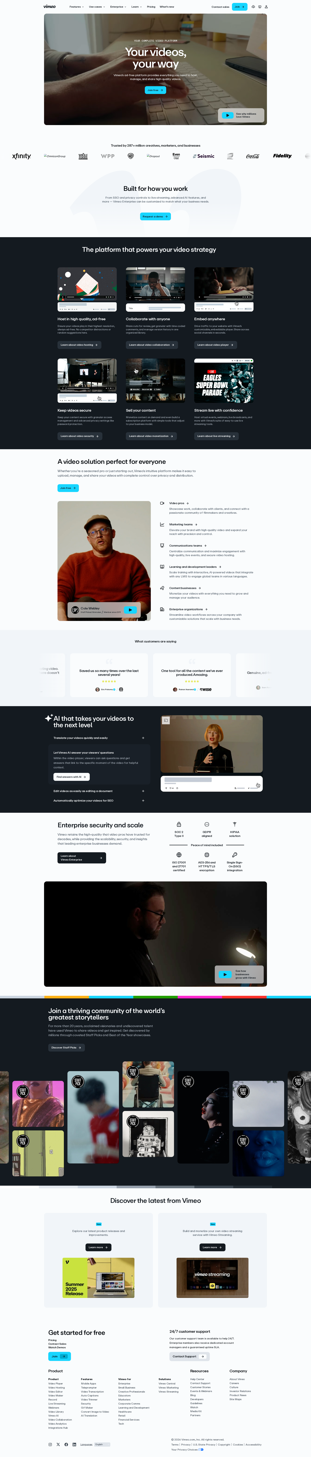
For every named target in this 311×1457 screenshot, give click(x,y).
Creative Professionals (131, 1391)
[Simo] (16, 1124)
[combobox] (102, 1444)
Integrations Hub (58, 1428)
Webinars (53, 1408)
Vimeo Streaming (168, 1391)
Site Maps (236, 1399)
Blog (193, 1395)
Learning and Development (133, 1408)
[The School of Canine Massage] (292, 1143)
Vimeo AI (53, 1415)
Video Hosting (56, 1387)
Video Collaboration (60, 1420)
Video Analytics (57, 1424)
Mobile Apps (88, 1383)
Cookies (238, 1444)
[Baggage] (71, 1141)
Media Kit (196, 1411)
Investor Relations (240, 1391)
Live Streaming (56, 1403)
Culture (234, 1387)
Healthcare (124, 1412)
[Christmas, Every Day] (292, 1092)
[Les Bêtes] (237, 1124)
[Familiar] (127, 1124)
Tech (121, 1424)
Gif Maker (87, 1408)
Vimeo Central (167, 1383)
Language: (86, 1444)
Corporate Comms (129, 1403)
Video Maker (55, 1395)
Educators (124, 1395)
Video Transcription (92, 1391)
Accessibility (253, 1444)
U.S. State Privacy (204, 1444)
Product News (238, 1395)
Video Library (56, 1412)
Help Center (197, 1379)
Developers (196, 1399)
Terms (175, 1444)
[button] (77, 7)
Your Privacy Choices (184, 1449)
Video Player (55, 1383)
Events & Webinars (201, 1391)
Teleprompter (89, 1387)
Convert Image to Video (95, 1412)
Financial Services (128, 1420)
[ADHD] (71, 1092)
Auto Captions (89, 1395)
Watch (194, 1407)
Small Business (126, 1387)
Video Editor (55, 1391)
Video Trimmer (89, 1399)
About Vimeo (237, 1379)
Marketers (124, 1399)
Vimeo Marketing (169, 1387)
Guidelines (196, 1403)
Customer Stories (200, 1387)
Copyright (224, 1444)
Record (52, 1399)
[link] (220, 7)
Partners (195, 1415)
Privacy (185, 1444)
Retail (121, 1415)
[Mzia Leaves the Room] (182, 1111)
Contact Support (200, 1383)
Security (86, 1403)
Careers (234, 1383)
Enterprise (124, 1383)
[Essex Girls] (182, 1161)
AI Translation (89, 1415)
